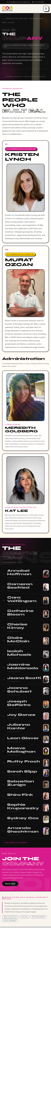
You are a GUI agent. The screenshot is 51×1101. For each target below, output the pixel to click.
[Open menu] (46, 8)
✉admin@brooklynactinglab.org (18, 2)
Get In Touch (10, 883)
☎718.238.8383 (38, 2)
